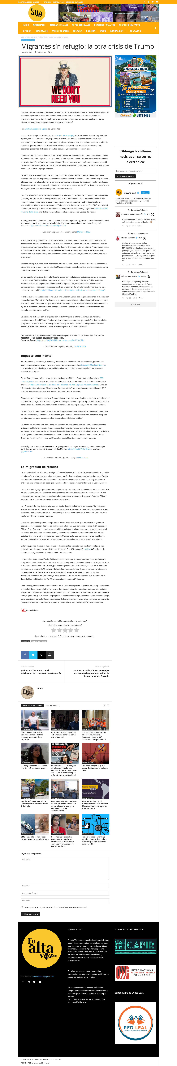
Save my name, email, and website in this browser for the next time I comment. (56, 907)
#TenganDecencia (148, 292)
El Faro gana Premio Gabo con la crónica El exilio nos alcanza (34, 766)
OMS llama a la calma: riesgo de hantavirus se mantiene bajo (35, 838)
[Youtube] (157, 2)
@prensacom (26, 451)
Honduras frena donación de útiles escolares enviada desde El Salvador (34, 803)
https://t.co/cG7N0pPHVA (79, 449)
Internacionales (59, 25)
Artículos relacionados (32, 706)
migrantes (36, 641)
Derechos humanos (104, 25)
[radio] (53, 631)
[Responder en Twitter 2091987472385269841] (124, 264)
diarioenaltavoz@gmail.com (43, 977)
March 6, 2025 (80, 346)
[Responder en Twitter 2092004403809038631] (124, 226)
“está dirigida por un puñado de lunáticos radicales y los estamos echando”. (72, 290)
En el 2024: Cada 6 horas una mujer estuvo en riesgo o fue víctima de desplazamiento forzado (91, 673)
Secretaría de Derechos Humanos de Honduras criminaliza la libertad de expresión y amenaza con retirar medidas (62, 841)
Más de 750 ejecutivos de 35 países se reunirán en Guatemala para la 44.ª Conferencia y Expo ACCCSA (94, 736)
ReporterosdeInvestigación (132, 214)
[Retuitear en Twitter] (129, 210)
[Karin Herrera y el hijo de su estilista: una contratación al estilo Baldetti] (65, 720)
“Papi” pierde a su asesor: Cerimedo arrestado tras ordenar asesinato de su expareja (32, 736)
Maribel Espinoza (128, 238)
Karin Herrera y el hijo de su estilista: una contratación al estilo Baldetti (63, 734)
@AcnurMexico (38, 225)
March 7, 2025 (83, 232)
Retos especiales (81, 25)
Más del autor (51, 706)
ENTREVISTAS (58, 2)
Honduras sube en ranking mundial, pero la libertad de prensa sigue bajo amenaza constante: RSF (94, 840)
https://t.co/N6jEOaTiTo (47, 340)
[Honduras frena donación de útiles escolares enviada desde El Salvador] (35, 789)
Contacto (135, 31)
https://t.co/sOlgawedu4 (56, 225)
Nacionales (39, 25)
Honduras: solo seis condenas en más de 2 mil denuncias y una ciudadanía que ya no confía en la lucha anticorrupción (64, 806)
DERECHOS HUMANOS (74, 2)
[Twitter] (152, 2)
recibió (87, 549)
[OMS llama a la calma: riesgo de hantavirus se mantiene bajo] (35, 824)
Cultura (77, 31)
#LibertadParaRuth (129, 294)
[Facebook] (144, 2)
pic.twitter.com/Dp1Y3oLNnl (71, 340)
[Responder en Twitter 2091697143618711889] (124, 298)
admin (40, 688)
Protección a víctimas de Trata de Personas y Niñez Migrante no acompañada (64, 385)
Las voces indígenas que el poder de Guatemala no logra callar (95, 768)
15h (148, 214)
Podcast (90, 31)
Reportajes (42, 31)
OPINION (47, 2)
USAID (44, 641)
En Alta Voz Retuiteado (139, 210)
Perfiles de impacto (129, 25)
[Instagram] (148, 2)
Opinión (27, 31)
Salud (103, 31)
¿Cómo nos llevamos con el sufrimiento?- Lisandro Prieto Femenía (41, 671)
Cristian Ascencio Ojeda (36, 129)
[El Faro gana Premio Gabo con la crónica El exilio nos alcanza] (35, 753)
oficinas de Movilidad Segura (92, 365)
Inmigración (116, 31)
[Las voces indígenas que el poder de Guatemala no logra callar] (95, 753)
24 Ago (143, 276)
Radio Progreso (60, 31)
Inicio (26, 25)
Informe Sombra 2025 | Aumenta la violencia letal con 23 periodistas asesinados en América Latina (95, 804)
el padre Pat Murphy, (66, 135)
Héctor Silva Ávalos (129, 276)
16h (140, 238)
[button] (155, 28)
